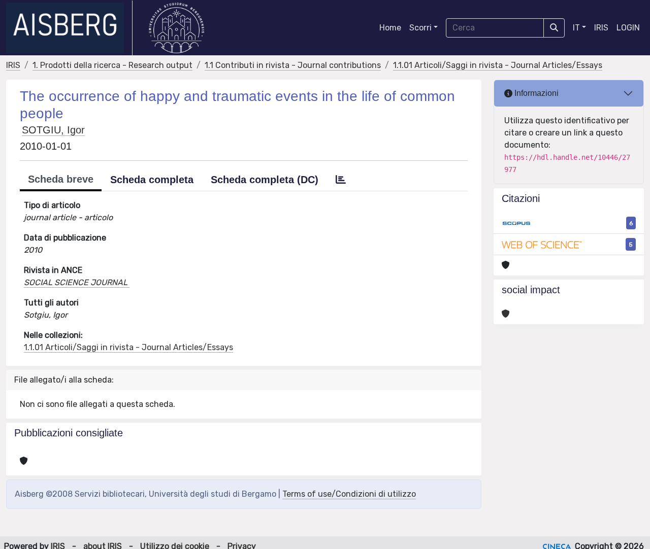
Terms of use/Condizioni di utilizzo (349, 494)
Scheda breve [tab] (60, 179)
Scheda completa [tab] (151, 179)
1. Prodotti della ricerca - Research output (112, 65)
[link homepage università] (176, 28)
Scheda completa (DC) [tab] (264, 179)
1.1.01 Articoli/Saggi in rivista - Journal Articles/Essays (497, 65)
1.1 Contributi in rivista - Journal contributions (293, 65)
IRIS (601, 27)
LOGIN (628, 27)
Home (390, 27)
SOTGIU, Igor (53, 129)
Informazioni (535, 93)
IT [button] (576, 27)
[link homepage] (69, 28)
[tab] (340, 179)
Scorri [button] (420, 27)
